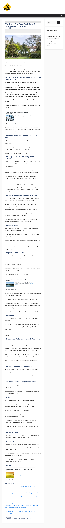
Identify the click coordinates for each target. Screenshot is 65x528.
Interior (19, 15)
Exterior (13, 15)
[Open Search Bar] (61, 15)
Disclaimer (61, 526)
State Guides (43, 15)
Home (4, 15)
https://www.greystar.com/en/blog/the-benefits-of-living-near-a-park (21, 493)
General (8, 15)
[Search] (58, 22)
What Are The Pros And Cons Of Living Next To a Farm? (17, 519)
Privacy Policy (56, 526)
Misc (29, 15)
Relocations (8, 517)
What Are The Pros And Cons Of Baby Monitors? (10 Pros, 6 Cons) (19, 518)
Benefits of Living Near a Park (12, 503)
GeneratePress (20, 526)
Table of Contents (10, 31)
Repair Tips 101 (36, 15)
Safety (25, 15)
